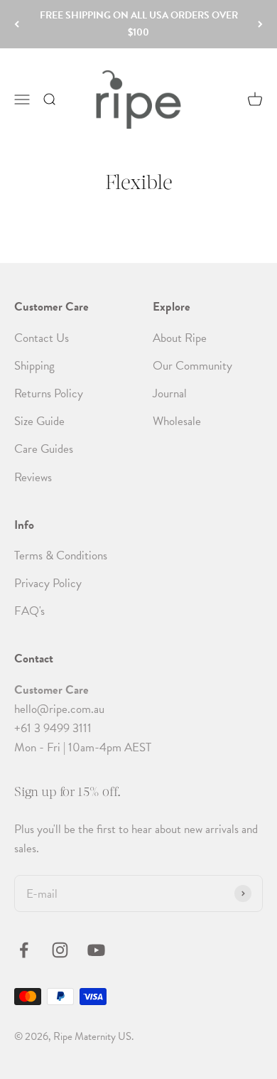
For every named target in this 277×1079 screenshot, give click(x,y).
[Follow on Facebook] (23, 950)
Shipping (34, 366)
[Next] (260, 24)
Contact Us (41, 338)
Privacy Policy (48, 583)
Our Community (192, 366)
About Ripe (180, 338)
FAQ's (29, 611)
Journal (170, 393)
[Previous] (16, 24)
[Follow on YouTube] (96, 950)
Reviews (33, 477)
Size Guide (39, 421)
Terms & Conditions (60, 555)
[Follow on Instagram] (60, 950)
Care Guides (43, 449)
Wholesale (177, 421)
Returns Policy (48, 393)
